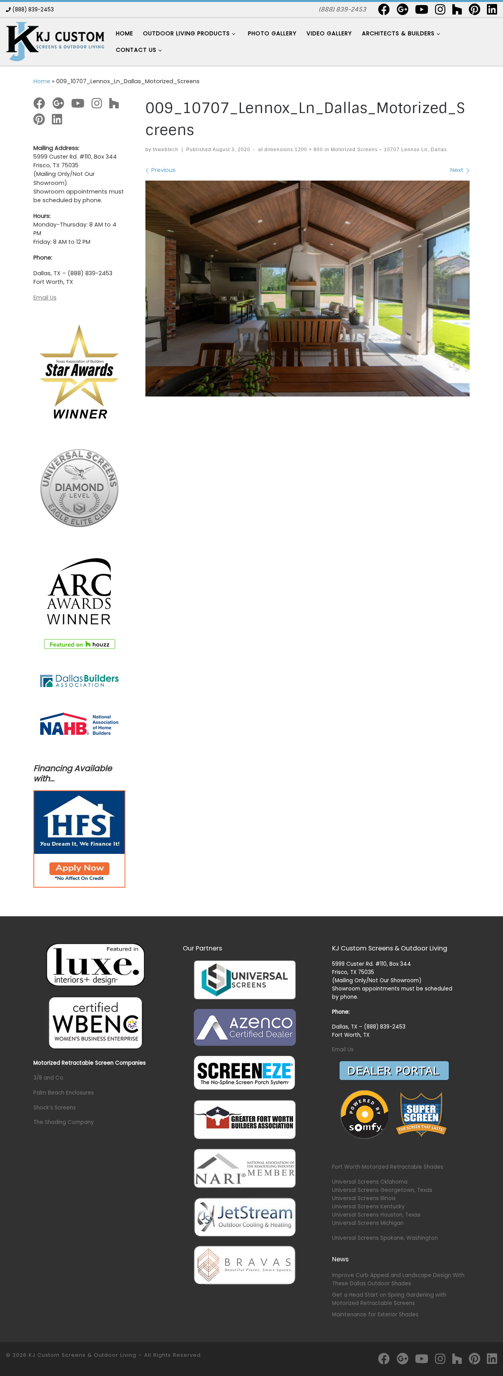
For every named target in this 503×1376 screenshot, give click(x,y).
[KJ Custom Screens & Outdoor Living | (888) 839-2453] (55, 41)
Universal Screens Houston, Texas (376, 1215)
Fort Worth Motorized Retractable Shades (387, 1167)
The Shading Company (63, 1122)
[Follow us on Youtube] (421, 9)
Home (41, 81)
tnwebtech (165, 149)
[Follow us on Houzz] (457, 9)
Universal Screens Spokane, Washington (385, 1238)
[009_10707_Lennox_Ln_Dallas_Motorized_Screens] (307, 289)
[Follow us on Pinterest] (474, 9)
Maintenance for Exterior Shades (375, 1314)
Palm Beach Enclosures (63, 1092)
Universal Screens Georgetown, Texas (382, 1190)
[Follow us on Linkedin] (492, 9)
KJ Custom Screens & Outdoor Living (82, 1355)
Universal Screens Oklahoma (370, 1182)
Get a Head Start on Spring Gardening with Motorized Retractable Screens (389, 1299)
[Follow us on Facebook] (384, 9)
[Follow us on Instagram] (440, 9)
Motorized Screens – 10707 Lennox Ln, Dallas (388, 149)
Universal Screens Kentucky (368, 1206)
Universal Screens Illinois (364, 1198)
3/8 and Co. (48, 1078)
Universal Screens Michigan (368, 1223)
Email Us (45, 298)
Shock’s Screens (54, 1107)
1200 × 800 (308, 149)
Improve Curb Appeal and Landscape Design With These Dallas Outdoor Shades (398, 1279)
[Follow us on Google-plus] (402, 9)
